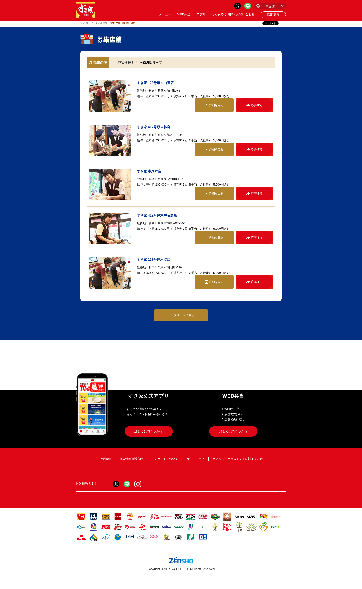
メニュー (165, 14)
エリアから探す (123, 62)
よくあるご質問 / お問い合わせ (233, 14)
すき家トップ (88, 22)
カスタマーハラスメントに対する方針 (238, 458)
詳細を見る (216, 105)
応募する (257, 105)
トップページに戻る (181, 315)
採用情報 (273, 14)
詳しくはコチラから (148, 431)
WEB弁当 (183, 14)
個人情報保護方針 (131, 458)
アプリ (201, 14)
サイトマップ (195, 458)
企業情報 (105, 458)
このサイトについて (165, 458)
